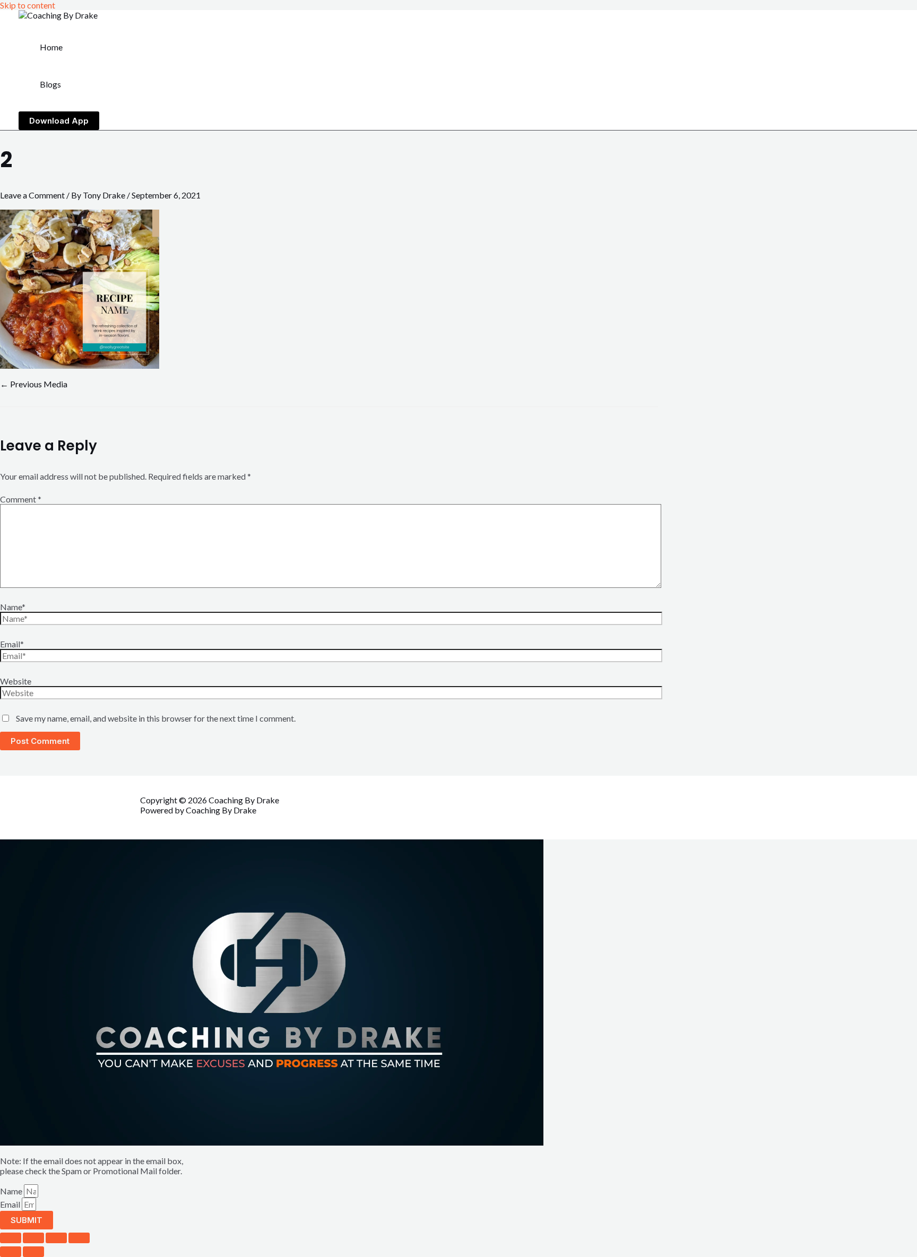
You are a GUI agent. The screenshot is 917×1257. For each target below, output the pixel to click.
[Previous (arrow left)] (10, 1251)
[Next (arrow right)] (33, 1251)
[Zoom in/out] (10, 1238)
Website (15, 681)
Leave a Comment (32, 195)
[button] (59, 120)
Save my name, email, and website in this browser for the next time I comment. (156, 718)
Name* (12, 607)
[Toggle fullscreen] (33, 1238)
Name (12, 1191)
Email (11, 1204)
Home (51, 47)
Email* (12, 644)
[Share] (56, 1238)
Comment (20, 499)
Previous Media (33, 384)
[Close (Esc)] (79, 1238)
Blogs (50, 84)
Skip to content (27, 5)
